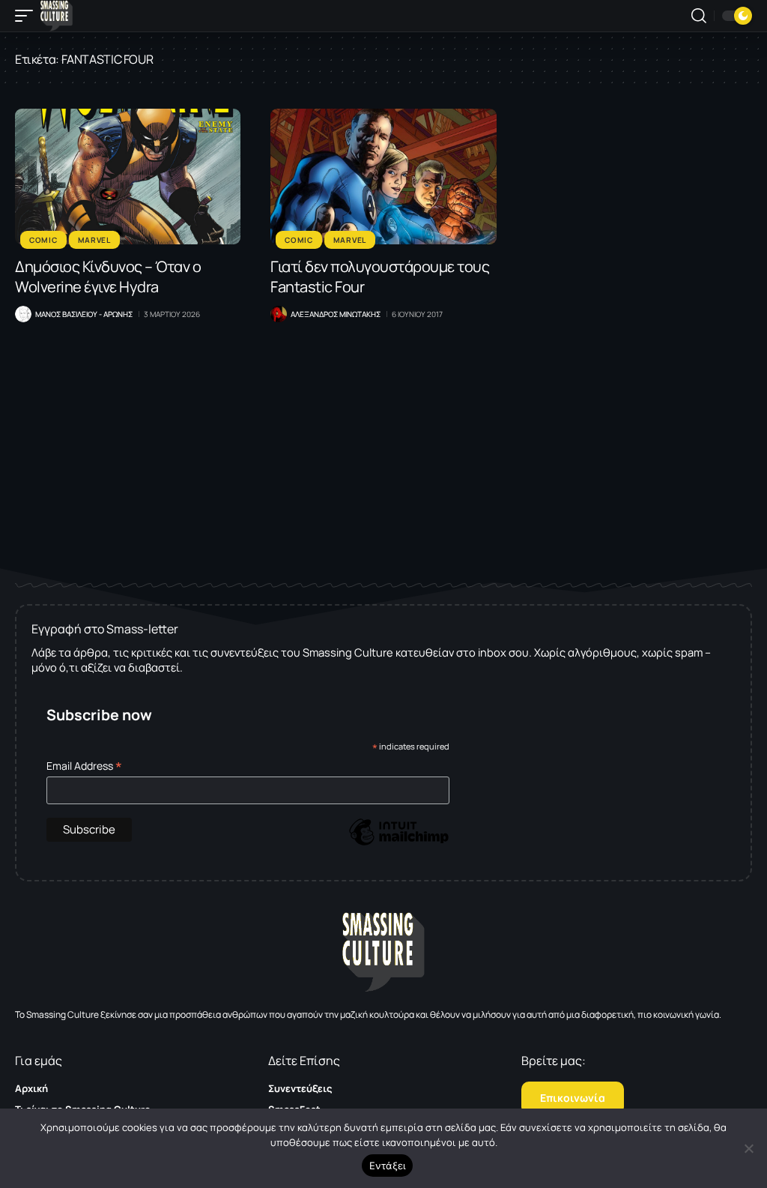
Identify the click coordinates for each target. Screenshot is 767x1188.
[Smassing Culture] (56, 15)
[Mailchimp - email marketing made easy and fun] (398, 843)
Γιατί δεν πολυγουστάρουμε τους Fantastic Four (379, 276)
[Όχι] (748, 1148)
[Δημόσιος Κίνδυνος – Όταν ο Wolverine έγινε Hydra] (127, 176)
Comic (43, 240)
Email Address (84, 765)
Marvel (94, 240)
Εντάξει (387, 1166)
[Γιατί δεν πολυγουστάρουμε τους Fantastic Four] (383, 176)
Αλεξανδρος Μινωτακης (336, 314)
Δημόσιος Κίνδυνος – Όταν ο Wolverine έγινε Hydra (108, 276)
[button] (27, 15)
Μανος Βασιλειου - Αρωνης (84, 314)
